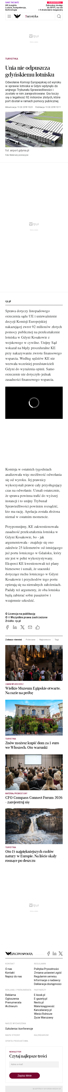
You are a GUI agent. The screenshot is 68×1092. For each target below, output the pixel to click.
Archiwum (11, 1006)
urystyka (31, 16)
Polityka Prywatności (46, 968)
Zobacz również (13, 639)
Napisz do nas (13, 976)
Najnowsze (45, 639)
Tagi (57, 639)
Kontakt (10, 972)
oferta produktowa (16, 1041)
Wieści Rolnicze (43, 1013)
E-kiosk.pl (39, 994)
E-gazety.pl (40, 998)
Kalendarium (41, 1035)
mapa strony (12, 1035)
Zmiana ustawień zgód (47, 972)
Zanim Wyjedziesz (14, 684)
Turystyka (11, 58)
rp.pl (8, 301)
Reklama (10, 994)
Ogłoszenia (12, 998)
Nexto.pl (39, 1002)
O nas (8, 968)
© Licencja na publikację (20, 613)
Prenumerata (13, 1002)
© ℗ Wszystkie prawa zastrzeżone (26, 617)
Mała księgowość (44, 1006)
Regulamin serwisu (45, 976)
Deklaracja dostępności (47, 983)
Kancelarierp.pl (43, 1010)
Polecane (30, 639)
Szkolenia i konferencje (19, 1028)
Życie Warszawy (43, 1017)
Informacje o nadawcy (47, 980)
